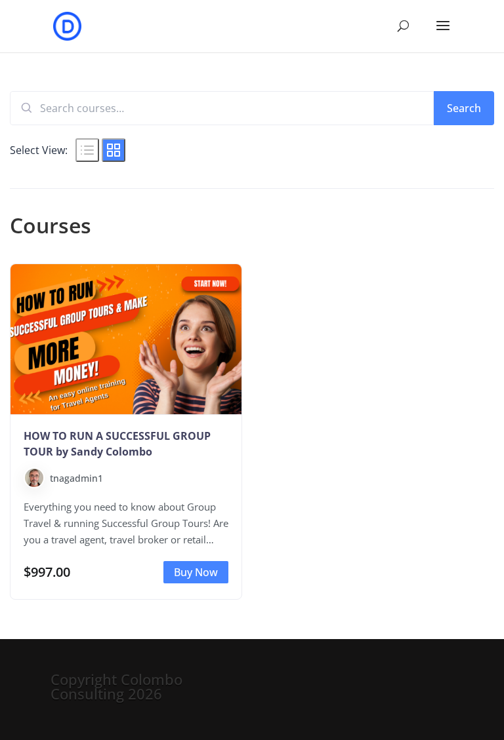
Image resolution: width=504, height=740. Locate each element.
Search (464, 108)
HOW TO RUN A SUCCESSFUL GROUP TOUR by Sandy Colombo (117, 444)
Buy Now (196, 572)
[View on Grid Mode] (113, 150)
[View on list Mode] (87, 150)
